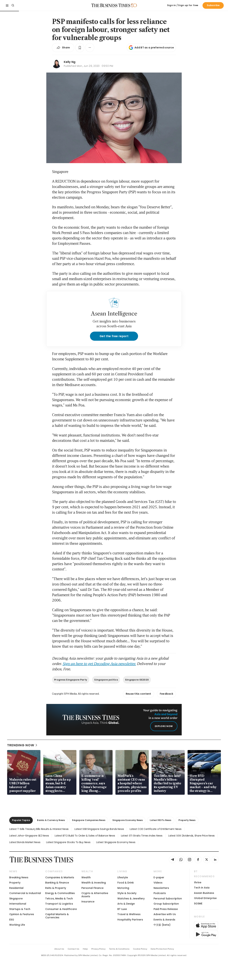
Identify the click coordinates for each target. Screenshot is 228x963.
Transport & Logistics (59, 903)
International (17, 903)
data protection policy (162, 949)
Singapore (16, 898)
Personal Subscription (168, 898)
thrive (197, 882)
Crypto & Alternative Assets (94, 894)
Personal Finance (92, 888)
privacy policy (98, 949)
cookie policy (140, 949)
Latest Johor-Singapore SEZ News (29, 835)
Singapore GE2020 (137, 679)
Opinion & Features (21, 914)
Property (14, 882)
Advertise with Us (165, 914)
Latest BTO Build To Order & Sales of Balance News (85, 835)
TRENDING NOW (20, 745)
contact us (73, 949)
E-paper (159, 877)
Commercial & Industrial (25, 893)
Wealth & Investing (93, 882)
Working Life (17, 925)
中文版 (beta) (162, 925)
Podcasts (160, 893)
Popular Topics (21, 820)
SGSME (198, 903)
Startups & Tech (19, 909)
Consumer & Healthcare (61, 909)
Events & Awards (164, 919)
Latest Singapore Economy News (115, 842)
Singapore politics (106, 679)
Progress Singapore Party (70, 679)
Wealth (86, 877)
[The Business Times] (110, 5)
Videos (158, 882)
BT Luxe (122, 909)
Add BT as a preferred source (154, 47)
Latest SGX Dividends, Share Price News (191, 835)
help (85, 949)
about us (59, 949)
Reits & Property (55, 888)
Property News (187, 820)
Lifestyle (122, 877)
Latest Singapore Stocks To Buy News (68, 842)
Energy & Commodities (60, 893)
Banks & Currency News (51, 820)
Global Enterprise (205, 898)
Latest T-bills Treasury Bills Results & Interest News (39, 829)
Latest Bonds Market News (24, 842)
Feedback (166, 694)
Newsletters (161, 888)
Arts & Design (126, 903)
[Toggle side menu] (7, 5)
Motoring (123, 888)
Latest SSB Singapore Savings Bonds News (99, 829)
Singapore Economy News (127, 820)
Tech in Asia (201, 887)
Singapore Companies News (88, 820)
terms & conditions (119, 949)
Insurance (87, 901)
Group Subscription (166, 903)
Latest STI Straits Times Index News (141, 835)
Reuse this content (138, 694)
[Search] (13, 5)
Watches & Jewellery (131, 898)
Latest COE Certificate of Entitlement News (155, 829)
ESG (11, 919)
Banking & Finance (57, 882)
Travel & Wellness (129, 914)
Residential (16, 888)
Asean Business (204, 893)
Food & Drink (125, 882)
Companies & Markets (59, 877)
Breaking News (18, 877)
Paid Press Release (166, 909)
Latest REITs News (160, 820)
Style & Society (126, 893)
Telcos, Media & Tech (59, 898)
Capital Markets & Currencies (57, 915)
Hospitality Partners (130, 919)
